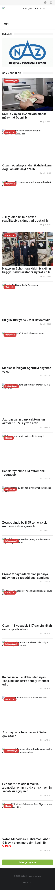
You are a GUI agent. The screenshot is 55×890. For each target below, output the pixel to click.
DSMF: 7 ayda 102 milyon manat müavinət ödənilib (24, 115)
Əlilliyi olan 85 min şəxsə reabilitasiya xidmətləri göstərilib (25, 218)
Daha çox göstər (27, 862)
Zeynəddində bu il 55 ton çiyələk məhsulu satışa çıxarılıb (24, 524)
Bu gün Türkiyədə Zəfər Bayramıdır (26, 320)
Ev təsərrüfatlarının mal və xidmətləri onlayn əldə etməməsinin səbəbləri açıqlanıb (27, 787)
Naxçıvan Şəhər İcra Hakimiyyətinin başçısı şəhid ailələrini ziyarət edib (26, 270)
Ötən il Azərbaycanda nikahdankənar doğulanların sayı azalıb (27, 167)
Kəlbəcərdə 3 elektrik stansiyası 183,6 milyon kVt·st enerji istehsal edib (25, 680)
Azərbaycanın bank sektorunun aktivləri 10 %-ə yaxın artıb (23, 421)
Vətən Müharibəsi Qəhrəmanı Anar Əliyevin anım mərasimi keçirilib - (26, 842)
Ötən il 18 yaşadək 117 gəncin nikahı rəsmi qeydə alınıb (27, 627)
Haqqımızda (27, 882)
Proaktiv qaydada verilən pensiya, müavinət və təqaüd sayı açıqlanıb (26, 576)
